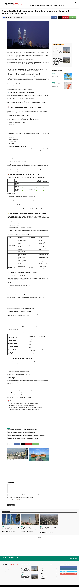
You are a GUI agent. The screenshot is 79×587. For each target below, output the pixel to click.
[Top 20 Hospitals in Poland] (68, 85)
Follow (75, 569)
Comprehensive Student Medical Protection (15, 429)
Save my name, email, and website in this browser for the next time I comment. (21, 497)
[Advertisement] (28, 419)
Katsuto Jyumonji (9, 17)
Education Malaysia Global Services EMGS (30, 429)
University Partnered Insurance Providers (33, 438)
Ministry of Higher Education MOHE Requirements (16, 435)
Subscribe (74, 573)
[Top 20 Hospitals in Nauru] (68, 76)
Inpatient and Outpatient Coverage (29, 432)
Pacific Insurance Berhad (29, 435)
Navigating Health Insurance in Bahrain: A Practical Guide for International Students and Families (10, 528)
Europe (53, 82)
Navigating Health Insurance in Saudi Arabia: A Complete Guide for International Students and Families (58, 50)
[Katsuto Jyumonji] (4, 17)
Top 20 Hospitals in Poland (56, 84)
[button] (75, 3)
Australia (53, 73)
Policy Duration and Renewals (39, 435)
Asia (2, 8)
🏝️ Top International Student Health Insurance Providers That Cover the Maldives (39, 462)
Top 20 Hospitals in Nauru (57, 74)
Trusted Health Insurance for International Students (16, 438)
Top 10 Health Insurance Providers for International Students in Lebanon (15, 460)
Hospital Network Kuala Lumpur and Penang (15, 432)
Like (75, 566)
